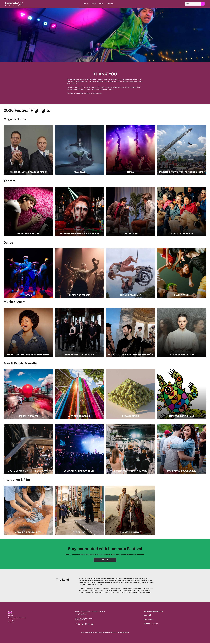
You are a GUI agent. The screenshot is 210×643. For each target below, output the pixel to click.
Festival (86, 4)
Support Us (109, 4)
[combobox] (193, 4)
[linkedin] (82, 624)
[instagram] (79, 624)
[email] (89, 624)
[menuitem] (38, 611)
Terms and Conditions (123, 632)
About (101, 4)
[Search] (203, 4)
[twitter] (85, 624)
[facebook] (76, 624)
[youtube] (92, 624)
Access (93, 4)
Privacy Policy (112, 632)
